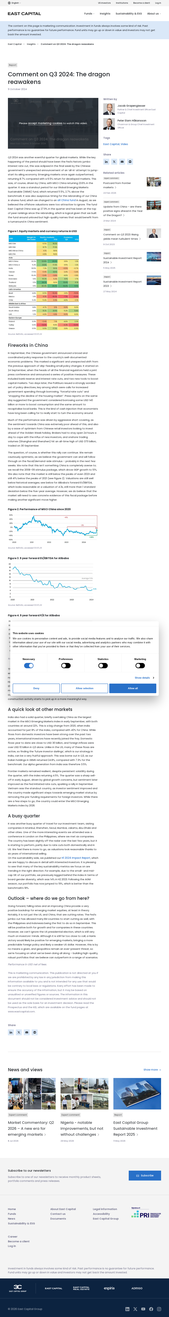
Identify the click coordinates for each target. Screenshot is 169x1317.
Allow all (133, 688)
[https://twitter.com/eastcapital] (135, 1309)
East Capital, (111, 144)
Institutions (122, 2)
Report (12, 65)
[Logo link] (24, 13)
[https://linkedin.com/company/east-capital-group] (127, 1309)
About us (153, 13)
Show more (151, 1069)
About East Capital (63, 1209)
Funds (88, 13)
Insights (105, 13)
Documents (58, 1219)
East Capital (15, 44)
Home (12, 1209)
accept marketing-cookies (45, 123)
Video (124, 144)
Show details (142, 677)
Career (12, 1237)
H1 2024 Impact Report (76, 858)
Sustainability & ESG (129, 13)
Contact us (58, 1214)
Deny (36, 688)
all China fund (66, 200)
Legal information (105, 1209)
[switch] (66, 665)
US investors (104, 2)
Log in (158, 2)
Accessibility (101, 1214)
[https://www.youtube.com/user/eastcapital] (143, 1309)
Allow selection (84, 688)
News (11, 1219)
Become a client (141, 2)
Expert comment (111, 178)
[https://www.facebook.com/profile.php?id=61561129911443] (151, 1309)
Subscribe (146, 1175)
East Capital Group (106, 1219)
